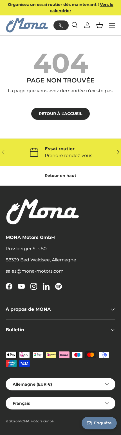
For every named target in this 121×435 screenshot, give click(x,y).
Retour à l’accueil (60, 113)
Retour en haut (60, 175)
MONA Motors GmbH (36, 421)
